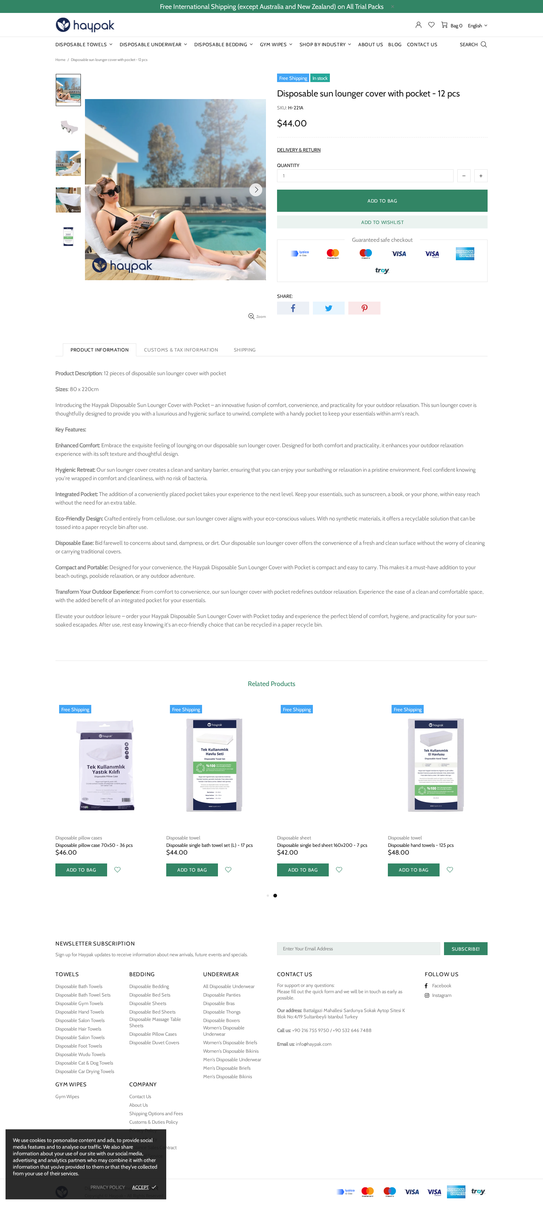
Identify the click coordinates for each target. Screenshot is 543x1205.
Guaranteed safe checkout (382, 240)
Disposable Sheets (147, 1003)
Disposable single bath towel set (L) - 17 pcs (209, 845)
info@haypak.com (313, 1044)
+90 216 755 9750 (310, 1030)
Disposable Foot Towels (78, 1046)
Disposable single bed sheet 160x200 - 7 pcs (322, 845)
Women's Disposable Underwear (224, 1031)
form (329, 991)
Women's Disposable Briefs (230, 1042)
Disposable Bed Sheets (152, 1012)
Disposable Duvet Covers (154, 1042)
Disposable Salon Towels (80, 1020)
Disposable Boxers (221, 1020)
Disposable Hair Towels (78, 1029)
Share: (285, 296)
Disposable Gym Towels (79, 1003)
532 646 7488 (352, 1030)
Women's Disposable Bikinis (231, 1051)
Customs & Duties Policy (153, 1122)
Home (60, 59)
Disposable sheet (294, 838)
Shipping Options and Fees (156, 1113)
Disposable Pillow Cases (153, 1034)
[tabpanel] (327, 796)
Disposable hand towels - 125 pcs (421, 845)
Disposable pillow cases (78, 838)
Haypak (85, 25)
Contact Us (140, 1096)
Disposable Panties (221, 995)
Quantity (288, 165)
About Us (138, 1105)
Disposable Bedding (149, 986)
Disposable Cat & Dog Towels (84, 1063)
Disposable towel (183, 838)
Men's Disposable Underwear (232, 1059)
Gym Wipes (67, 1096)
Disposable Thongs (221, 1012)
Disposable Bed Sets (149, 995)
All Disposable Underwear (229, 986)
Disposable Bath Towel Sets (82, 995)
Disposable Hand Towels (79, 1012)
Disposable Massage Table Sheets (155, 1022)
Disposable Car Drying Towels (84, 1071)
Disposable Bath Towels (78, 986)
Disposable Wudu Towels (80, 1054)
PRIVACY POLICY (107, 1187)
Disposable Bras (219, 1003)
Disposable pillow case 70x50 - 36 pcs (94, 845)
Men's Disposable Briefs (226, 1068)
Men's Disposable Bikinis (227, 1076)
